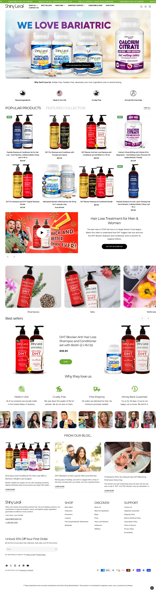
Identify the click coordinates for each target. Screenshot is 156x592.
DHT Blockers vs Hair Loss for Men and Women (76, 476)
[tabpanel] (78, 163)
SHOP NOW (78, 68)
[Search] (141, 6)
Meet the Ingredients (101, 511)
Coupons (68, 518)
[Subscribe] (56, 549)
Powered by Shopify (26, 570)
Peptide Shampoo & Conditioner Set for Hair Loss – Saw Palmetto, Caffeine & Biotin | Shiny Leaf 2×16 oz (22, 154)
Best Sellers (69, 507)
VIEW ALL (147, 108)
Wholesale (68, 525)
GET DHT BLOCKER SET (114, 246)
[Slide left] (7, 256)
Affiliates (97, 529)
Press (96, 518)
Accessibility (128, 532)
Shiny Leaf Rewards (101, 521)
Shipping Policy (129, 514)
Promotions (68, 514)
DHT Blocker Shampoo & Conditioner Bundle (96, 202)
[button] (152, 588)
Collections (68, 511)
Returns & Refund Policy (132, 518)
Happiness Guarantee (131, 511)
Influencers (98, 525)
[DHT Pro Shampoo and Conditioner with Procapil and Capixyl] (59, 132)
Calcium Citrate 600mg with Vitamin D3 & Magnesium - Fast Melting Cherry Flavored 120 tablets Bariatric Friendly (133, 154)
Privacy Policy (129, 529)
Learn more (10, 489)
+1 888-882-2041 (11, 522)
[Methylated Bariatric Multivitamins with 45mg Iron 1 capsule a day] (59, 181)
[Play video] (41, 232)
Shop (66, 362)
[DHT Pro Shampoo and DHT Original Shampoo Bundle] (22, 181)
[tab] (23, 108)
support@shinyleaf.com (13, 519)
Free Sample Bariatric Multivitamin (76, 521)
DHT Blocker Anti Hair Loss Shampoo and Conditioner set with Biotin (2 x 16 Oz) (77, 341)
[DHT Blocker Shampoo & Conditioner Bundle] (96, 181)
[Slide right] (14, 256)
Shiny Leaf (14, 570)
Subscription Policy (130, 521)
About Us (97, 507)
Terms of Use (30, 554)
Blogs (96, 514)
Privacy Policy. (41, 554)
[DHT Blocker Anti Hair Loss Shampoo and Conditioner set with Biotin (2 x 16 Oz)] (96, 132)
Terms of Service (130, 525)
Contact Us (128, 507)
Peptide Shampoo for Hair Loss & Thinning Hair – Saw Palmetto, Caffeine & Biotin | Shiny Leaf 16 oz (133, 204)
